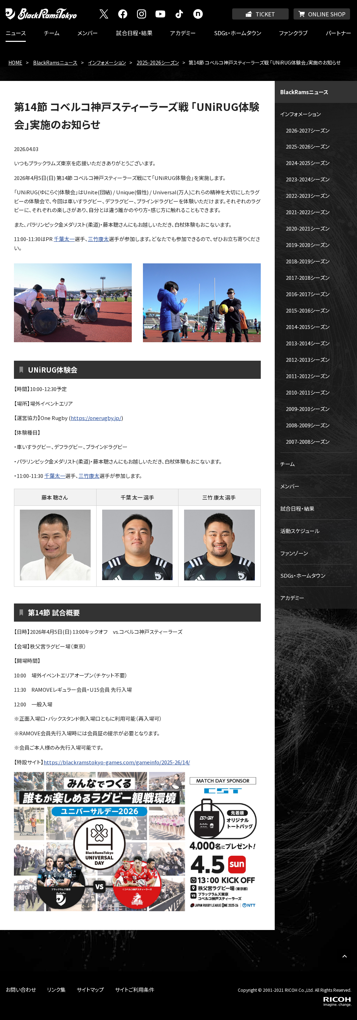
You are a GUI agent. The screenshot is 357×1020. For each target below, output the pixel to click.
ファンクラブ (293, 33)
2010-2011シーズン (307, 392)
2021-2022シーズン (307, 212)
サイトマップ (90, 989)
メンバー (87, 33)
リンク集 (56, 989)
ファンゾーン (294, 553)
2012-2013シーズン (307, 359)
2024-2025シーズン (307, 162)
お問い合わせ (21, 989)
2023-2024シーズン (307, 179)
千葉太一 (64, 238)
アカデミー (183, 33)
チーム (52, 33)
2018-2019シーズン (307, 261)
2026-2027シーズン (307, 130)
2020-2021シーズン (307, 228)
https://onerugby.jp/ (96, 417)
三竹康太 (98, 238)
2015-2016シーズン (307, 310)
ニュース (16, 33)
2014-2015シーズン (307, 326)
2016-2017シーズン (307, 294)
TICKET (265, 14)
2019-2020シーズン (307, 244)
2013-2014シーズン (307, 343)
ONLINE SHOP (326, 14)
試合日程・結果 (134, 33)
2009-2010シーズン (307, 408)
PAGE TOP (344, 956)
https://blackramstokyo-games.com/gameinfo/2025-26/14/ (117, 762)
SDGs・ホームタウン (237, 33)
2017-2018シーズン (307, 277)
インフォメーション (107, 62)
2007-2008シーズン (307, 441)
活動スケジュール (300, 530)
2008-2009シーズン (307, 425)
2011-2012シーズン (307, 376)
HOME (15, 62)
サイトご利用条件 (134, 989)
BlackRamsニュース (55, 62)
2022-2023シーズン (307, 195)
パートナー (338, 33)
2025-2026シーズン (158, 62)
